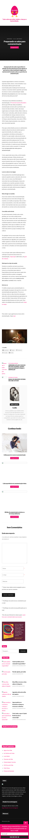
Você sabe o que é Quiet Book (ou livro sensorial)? (19, 715)
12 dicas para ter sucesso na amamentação (15, 455)
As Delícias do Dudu (9, 753)
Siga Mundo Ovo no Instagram (10, 808)
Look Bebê (7, 756)
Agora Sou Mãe (8, 750)
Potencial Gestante (9, 771)
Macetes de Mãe (8, 759)
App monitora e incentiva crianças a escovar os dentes (18, 704)
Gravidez (9, 38)
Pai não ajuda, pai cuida (19, 672)
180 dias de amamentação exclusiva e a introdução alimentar (14, 512)
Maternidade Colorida (10, 762)
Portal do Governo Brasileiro (18, 102)
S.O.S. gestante (17, 38)
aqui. (14, 316)
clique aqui (13, 256)
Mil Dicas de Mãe (8, 765)
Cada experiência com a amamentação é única (14, 483)
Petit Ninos (7, 768)
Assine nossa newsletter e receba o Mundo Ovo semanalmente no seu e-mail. (14, 828)
